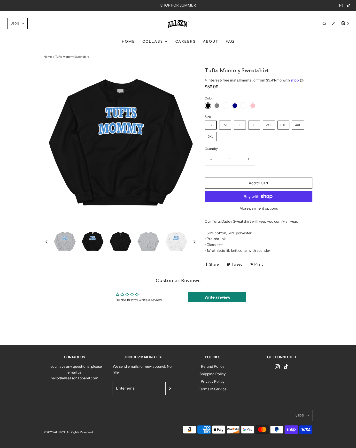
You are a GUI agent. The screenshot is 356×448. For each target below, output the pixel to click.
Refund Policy (212, 366)
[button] (17, 23)
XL (254, 125)
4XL (298, 125)
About (210, 41)
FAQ (230, 41)
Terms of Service (212, 389)
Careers (185, 41)
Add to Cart (258, 183)
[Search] (324, 23)
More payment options (259, 208)
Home (128, 41)
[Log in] (334, 23)
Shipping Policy (213, 374)
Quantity (211, 149)
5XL (211, 136)
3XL (283, 125)
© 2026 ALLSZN (54, 432)
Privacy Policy (212, 381)
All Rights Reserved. (80, 432)
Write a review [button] (217, 297)
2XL (269, 125)
